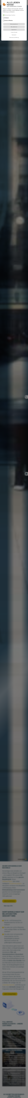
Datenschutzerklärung (14, 37)
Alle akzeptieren (14, 24)
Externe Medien (9, 20)
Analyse (7, 17)
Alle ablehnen (14, 27)
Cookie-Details (14, 32)
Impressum (14, 34)
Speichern (14, 29)
